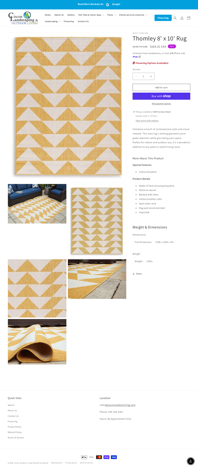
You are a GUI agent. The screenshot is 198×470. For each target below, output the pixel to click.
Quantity (136, 69)
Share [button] (139, 273)
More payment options (161, 103)
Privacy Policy (14, 426)
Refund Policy (15, 432)
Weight (136, 253)
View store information (147, 120)
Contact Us (13, 416)
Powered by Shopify (40, 463)
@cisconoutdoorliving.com (120, 405)
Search (11, 405)
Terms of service (86, 463)
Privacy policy (71, 463)
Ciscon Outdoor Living (23, 463)
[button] (91, 15)
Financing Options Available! (152, 63)
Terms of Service (16, 437)
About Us (12, 410)
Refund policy (56, 463)
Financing (163, 17)
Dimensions (139, 234)
